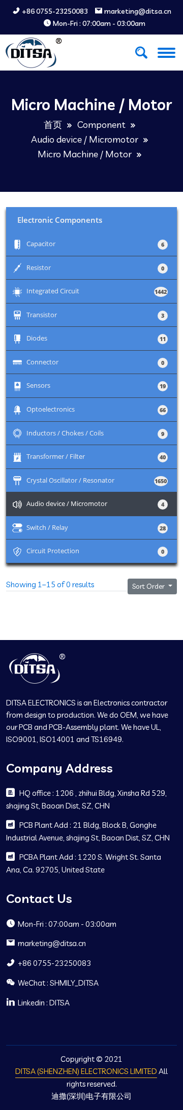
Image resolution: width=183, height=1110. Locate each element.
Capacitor (95, 243)
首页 (53, 124)
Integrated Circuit (95, 290)
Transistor (95, 314)
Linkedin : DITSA (44, 1002)
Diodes (95, 338)
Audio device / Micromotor (84, 139)
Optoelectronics (95, 409)
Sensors (95, 385)
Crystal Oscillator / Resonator (95, 480)
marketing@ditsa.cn (137, 11)
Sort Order (149, 586)
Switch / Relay (95, 527)
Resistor (95, 267)
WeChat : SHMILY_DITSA (58, 983)
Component (101, 124)
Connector (95, 361)
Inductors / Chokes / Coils (95, 433)
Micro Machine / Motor (85, 154)
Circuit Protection (95, 550)
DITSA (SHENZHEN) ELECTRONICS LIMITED (86, 1071)
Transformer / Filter (95, 456)
